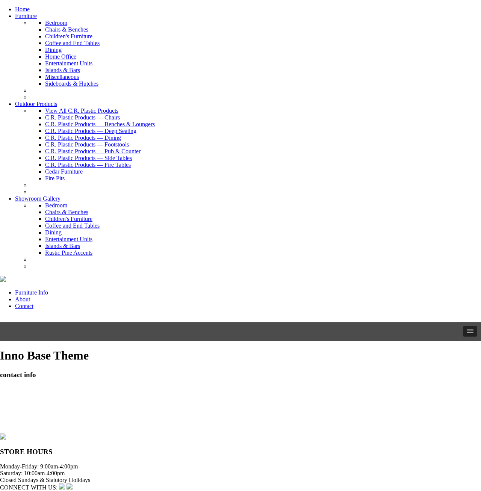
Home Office (60, 56)
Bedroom (56, 23)
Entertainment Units (68, 63)
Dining (53, 50)
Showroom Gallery (38, 198)
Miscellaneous (62, 77)
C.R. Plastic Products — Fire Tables (88, 165)
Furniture (26, 16)
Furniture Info (31, 292)
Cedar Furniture (64, 171)
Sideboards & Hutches (71, 83)
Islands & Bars (62, 70)
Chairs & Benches (66, 29)
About (22, 299)
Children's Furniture (68, 36)
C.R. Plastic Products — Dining (83, 137)
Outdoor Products (36, 104)
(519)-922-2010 (19, 416)
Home (22, 9)
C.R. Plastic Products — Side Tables (88, 158)
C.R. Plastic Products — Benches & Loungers (100, 124)
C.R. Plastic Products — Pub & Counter (93, 151)
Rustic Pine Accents (68, 252)
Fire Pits (55, 178)
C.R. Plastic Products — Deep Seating (90, 131)
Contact (24, 306)
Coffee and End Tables (72, 43)
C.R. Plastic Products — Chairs (82, 117)
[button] (470, 331)
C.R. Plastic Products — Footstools (87, 144)
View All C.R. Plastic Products (81, 110)
